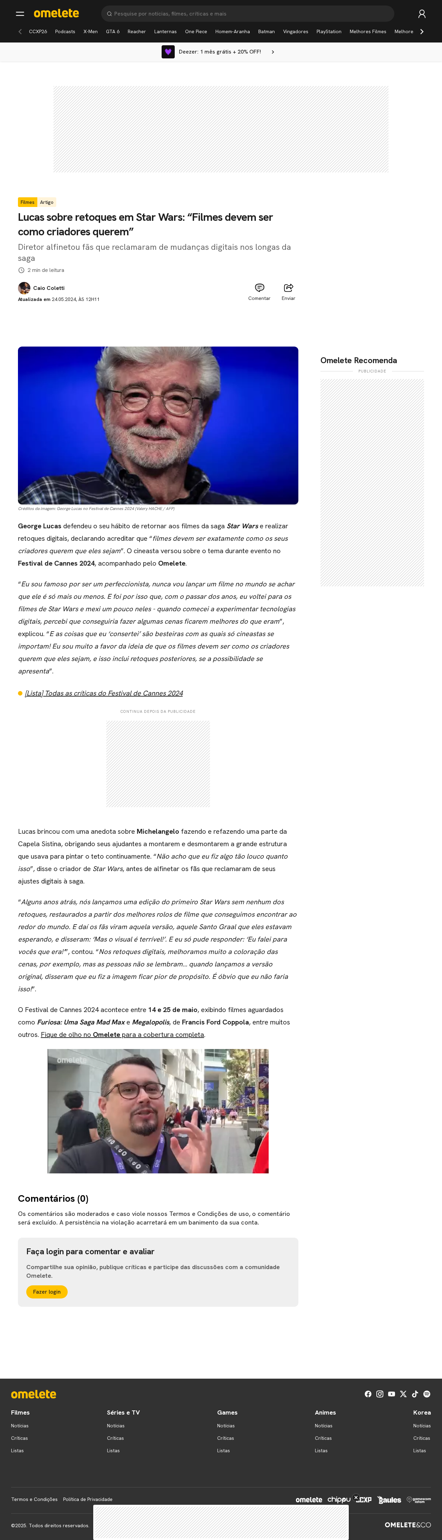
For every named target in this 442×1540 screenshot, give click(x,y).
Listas (17, 1450)
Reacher (137, 31)
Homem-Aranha (232, 31)
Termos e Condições (34, 1499)
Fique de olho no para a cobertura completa (122, 1034)
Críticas (19, 1438)
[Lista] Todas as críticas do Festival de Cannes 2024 (104, 693)
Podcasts (65, 31)
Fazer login (47, 1291)
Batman (266, 31)
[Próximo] (421, 31)
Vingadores (295, 31)
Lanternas (165, 31)
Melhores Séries (413, 31)
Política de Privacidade (88, 1499)
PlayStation (329, 31)
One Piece (196, 31)
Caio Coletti (49, 288)
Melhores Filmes (368, 31)
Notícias (20, 1426)
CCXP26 (38, 31)
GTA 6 (112, 31)
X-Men (91, 31)
